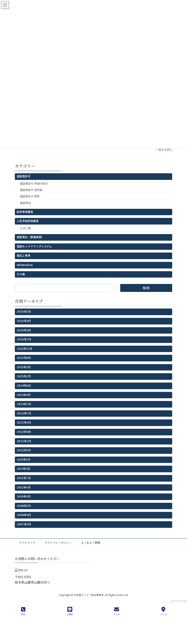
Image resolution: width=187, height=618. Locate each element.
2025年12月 (24, 348)
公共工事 (25, 228)
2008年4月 (24, 515)
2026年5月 (24, 311)
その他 (21, 274)
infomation (25, 265)
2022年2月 (24, 441)
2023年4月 (24, 395)
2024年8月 (24, 385)
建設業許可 (23, 176)
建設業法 (25, 203)
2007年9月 (24, 524)
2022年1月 (24, 450)
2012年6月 (24, 487)
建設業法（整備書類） (30, 237)
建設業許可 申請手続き (34, 183)
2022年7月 (24, 413)
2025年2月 (24, 376)
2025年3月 (24, 367)
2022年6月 (24, 422)
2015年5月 (23, 459)
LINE (70, 614)
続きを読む (165, 149)
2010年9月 (24, 496)
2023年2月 (24, 404)
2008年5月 (24, 506)
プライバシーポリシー (58, 542)
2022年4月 (24, 432)
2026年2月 (24, 339)
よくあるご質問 (90, 542)
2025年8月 (24, 358)
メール (116, 614)
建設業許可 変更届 (31, 190)
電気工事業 (23, 255)
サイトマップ (27, 542)
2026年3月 (24, 330)
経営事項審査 (25, 211)
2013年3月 (23, 469)
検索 (146, 288)
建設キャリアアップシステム (34, 246)
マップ (163, 614)
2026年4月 (24, 321)
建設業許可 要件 (30, 196)
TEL (23, 614)
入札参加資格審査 (28, 221)
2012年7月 (24, 478)
